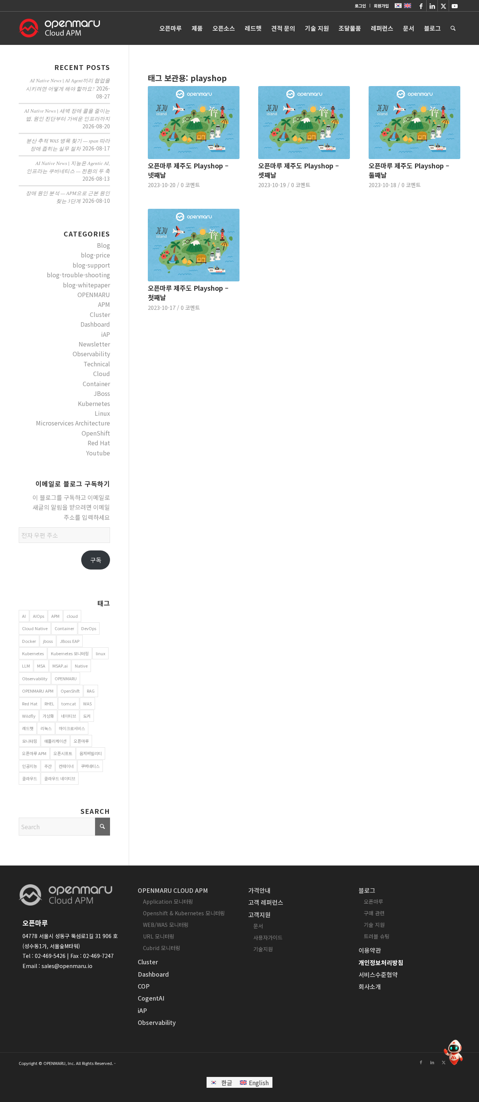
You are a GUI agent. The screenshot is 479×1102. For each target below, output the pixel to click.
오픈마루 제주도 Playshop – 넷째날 (188, 170)
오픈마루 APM (34, 753)
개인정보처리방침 (381, 962)
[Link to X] (443, 5)
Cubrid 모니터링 (161, 948)
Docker (29, 641)
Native (81, 666)
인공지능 (29, 766)
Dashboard (95, 324)
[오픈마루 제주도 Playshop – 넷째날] (194, 122)
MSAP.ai (60, 666)
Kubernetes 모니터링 (70, 653)
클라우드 (29, 778)
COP (144, 986)
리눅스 (46, 728)
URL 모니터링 (158, 936)
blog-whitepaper (86, 284)
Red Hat (99, 442)
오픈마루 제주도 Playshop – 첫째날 (188, 292)
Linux (102, 413)
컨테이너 (66, 766)
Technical (96, 363)
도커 (87, 716)
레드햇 (27, 728)
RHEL (49, 703)
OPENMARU (93, 294)
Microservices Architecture (73, 422)
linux (100, 653)
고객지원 (259, 914)
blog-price (95, 254)
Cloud (101, 373)
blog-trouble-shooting (78, 274)
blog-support (91, 264)
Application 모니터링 (168, 901)
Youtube (98, 452)
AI (24, 616)
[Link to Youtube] (454, 5)
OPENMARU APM (38, 691)
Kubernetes (94, 403)
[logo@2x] (59, 28)
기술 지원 (374, 924)
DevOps (88, 628)
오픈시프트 (63, 753)
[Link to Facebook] (420, 5)
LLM (26, 666)
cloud (72, 616)
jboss (48, 641)
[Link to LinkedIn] (432, 5)
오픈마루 (81, 741)
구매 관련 (374, 913)
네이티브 (68, 716)
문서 (258, 925)
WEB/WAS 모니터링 (166, 924)
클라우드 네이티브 (59, 778)
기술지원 (263, 949)
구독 (95, 559)
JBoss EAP (69, 641)
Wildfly (29, 716)
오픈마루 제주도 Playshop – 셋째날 (298, 170)
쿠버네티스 (90, 766)
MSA (41, 666)
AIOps (38, 616)
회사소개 (370, 986)
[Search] (453, 28)
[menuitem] (360, 5)
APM (104, 304)
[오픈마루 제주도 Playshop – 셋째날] (304, 122)
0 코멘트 (190, 185)
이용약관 (370, 950)
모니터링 (29, 741)
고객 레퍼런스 (265, 902)
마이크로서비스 (72, 728)
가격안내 (259, 890)
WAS (87, 703)
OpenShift (96, 432)
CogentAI (151, 997)
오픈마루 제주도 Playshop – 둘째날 (409, 170)
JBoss (102, 393)
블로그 (367, 890)
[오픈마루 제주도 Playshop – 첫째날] (194, 245)
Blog (103, 245)
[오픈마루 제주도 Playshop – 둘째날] (414, 122)
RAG (91, 691)
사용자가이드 (268, 937)
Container (96, 383)
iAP (105, 334)
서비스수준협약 (378, 974)
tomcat (68, 703)
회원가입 (381, 6)
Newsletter (94, 343)
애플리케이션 (55, 741)
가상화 (48, 716)
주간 (48, 766)
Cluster (100, 314)
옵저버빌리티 (90, 753)
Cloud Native (35, 628)
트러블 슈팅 (377, 936)
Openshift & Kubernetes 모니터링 (184, 913)
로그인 (360, 6)
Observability (91, 353)
